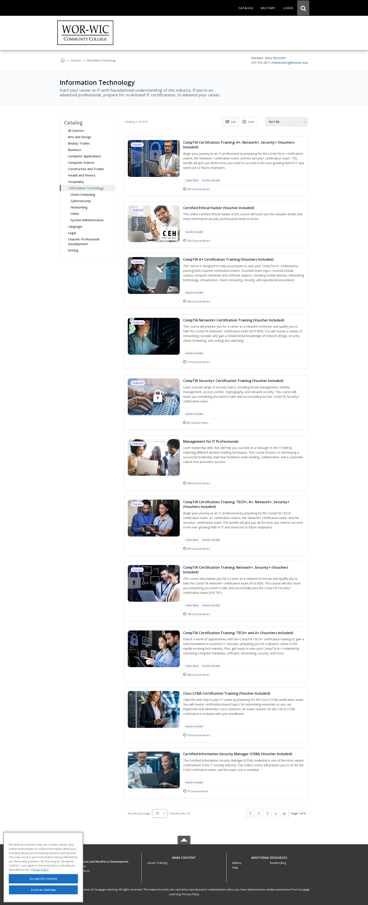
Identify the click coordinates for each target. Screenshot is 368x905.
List (233, 122)
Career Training (157, 863)
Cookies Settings (43, 890)
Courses (76, 60)
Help (235, 867)
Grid (251, 122)
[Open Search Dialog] (303, 7)
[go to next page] (276, 813)
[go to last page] (284, 813)
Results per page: (139, 813)
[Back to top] (184, 860)
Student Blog (278, 863)
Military (237, 863)
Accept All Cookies (43, 879)
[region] (43, 867)
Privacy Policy (190, 894)
